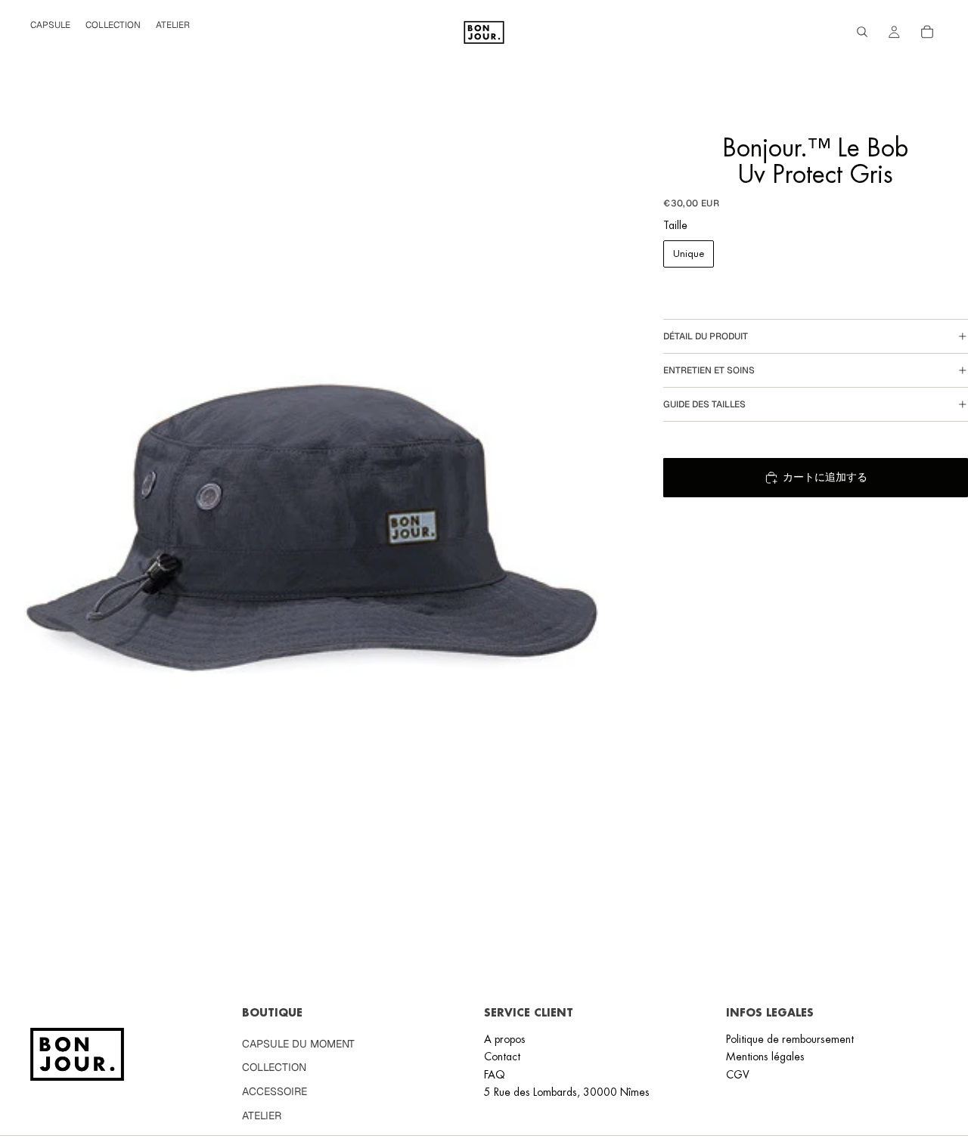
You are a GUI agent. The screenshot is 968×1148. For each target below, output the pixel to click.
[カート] (927, 31)
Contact (502, 1056)
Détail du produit (705, 336)
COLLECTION (274, 1067)
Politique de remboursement (790, 1039)
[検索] (862, 31)
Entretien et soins (709, 370)
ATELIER (261, 1115)
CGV (737, 1074)
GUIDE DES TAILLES (704, 404)
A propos (505, 1039)
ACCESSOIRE (274, 1091)
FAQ (494, 1074)
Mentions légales (765, 1056)
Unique (688, 253)
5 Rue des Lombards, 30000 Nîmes (567, 1092)
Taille (675, 225)
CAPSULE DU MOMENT (298, 1044)
